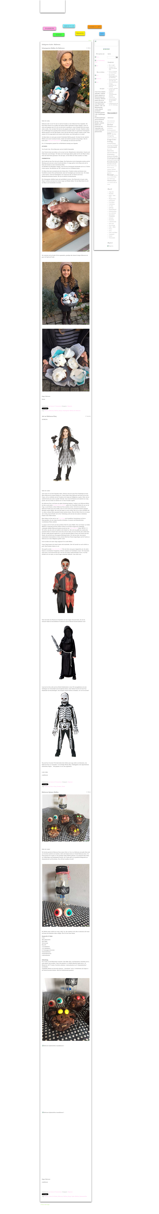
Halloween (51, 410)
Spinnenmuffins (83, 1196)
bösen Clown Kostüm (57, 549)
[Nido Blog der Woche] (96, 65)
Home (77, 40)
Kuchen (109, 165)
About (81, 40)
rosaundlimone (52, 6)
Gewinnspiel (112, 147)
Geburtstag (109, 145)
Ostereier (114, 169)
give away (109, 149)
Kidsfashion (110, 154)
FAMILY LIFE (95, 27)
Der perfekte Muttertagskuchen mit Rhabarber (113, 76)
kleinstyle (111, 218)
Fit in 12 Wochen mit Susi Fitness (113, 72)
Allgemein (69, 406)
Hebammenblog (112, 211)
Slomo (110, 228)
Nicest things (112, 225)
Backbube (111, 193)
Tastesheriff (111, 234)
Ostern (109, 171)
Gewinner (115, 145)
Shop (90, 40)
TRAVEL (80, 33)
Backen (46, 410)
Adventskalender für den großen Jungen (113, 100)
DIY (102, 34)
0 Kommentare (58, 782)
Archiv (86, 40)
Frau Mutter (112, 202)
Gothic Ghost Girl (74, 528)
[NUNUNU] (98, 78)
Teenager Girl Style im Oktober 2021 (113, 68)
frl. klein (111, 206)
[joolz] (96, 75)
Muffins (56, 410)
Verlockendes (112, 237)
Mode (108, 167)
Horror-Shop (62, 518)
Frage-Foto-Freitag (112, 140)
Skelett (63, 786)
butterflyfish (112, 200)
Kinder (115, 156)
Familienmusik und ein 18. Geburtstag (113, 104)
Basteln (110, 126)
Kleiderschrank (111, 164)
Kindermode (112, 162)
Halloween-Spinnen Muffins (50, 792)
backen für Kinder (53, 1196)
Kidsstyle (110, 156)
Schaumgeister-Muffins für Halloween (53, 48)
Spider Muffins (75, 1196)
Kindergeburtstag (113, 158)
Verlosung (112, 178)
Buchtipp (109, 131)
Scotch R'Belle (113, 177)
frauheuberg (112, 204)
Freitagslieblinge (111, 143)
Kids (116, 152)
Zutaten (108, 184)
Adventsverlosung (110, 122)
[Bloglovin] (110, 246)
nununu (109, 169)
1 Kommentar (58, 406)
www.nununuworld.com (112, 182)
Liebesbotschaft (112, 221)
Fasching (115, 137)
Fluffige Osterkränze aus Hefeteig (112, 85)
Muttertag (112, 167)
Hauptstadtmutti (112, 209)
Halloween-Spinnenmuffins (54, 140)
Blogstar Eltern (112, 198)
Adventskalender (111, 121)
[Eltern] (97, 57)
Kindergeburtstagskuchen (113, 160)
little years (111, 223)
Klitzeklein (111, 219)
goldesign (111, 207)
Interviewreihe (111, 152)
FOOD (59, 34)
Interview (110, 151)
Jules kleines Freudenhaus (112, 215)
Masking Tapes (114, 165)
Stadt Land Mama (113, 232)
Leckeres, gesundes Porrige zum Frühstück (113, 90)
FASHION (49, 28)
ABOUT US (69, 26)
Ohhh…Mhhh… (113, 227)
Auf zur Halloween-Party (49, 416)
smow (110, 230)
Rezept (60, 410)
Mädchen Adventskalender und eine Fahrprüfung (113, 95)
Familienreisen (110, 137)
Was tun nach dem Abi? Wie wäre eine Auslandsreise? (113, 81)
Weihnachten (111, 181)
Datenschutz (121, 1211)
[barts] (96, 82)
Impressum (42, 1209)
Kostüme (59, 786)
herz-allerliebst (112, 213)
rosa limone (51, 406)
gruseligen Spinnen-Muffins (59, 505)
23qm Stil (111, 192)
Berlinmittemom (111, 130)
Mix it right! (112, 65)
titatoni (110, 236)
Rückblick (116, 175)
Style (108, 178)
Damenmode (114, 132)
